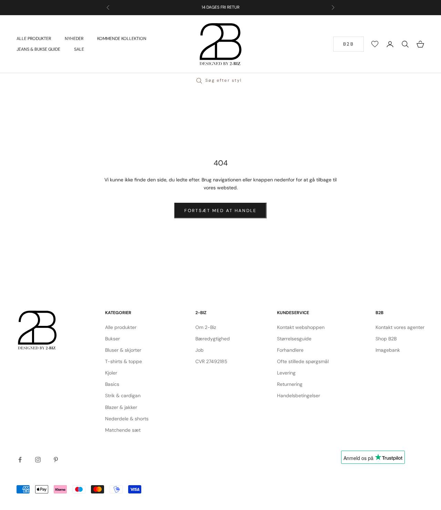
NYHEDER (74, 38)
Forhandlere (290, 350)
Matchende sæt (123, 430)
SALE (79, 49)
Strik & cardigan (123, 395)
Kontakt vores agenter (400, 327)
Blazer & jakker (121, 407)
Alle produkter (120, 327)
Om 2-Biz (205, 327)
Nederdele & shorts (126, 419)
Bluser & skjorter (123, 350)
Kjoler (111, 373)
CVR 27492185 (211, 361)
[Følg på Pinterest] (55, 459)
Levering (286, 373)
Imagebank (388, 350)
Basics (112, 384)
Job (199, 350)
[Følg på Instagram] (37, 459)
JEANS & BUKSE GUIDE (38, 49)
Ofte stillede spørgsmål (303, 361)
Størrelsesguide (294, 339)
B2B (348, 44)
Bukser (112, 339)
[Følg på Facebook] (20, 459)
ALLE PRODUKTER (34, 38)
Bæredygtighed (212, 339)
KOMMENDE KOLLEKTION (121, 38)
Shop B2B (386, 339)
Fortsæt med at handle (220, 210)
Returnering (289, 384)
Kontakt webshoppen (301, 327)
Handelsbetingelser (298, 395)
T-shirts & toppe (123, 361)
